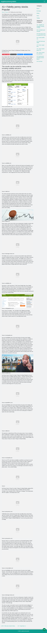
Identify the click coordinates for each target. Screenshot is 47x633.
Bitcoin (38, 8)
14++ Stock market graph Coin (40, 49)
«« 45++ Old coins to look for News (8, 625)
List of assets (13, 54)
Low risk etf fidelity (28, 54)
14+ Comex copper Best (40, 45)
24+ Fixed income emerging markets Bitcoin (40, 58)
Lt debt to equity (5, 54)
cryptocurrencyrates (8, 1)
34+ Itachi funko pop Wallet (41, 42)
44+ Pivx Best (39, 61)
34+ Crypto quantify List (40, 38)
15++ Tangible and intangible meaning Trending (40, 26)
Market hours (20, 54)
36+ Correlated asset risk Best (41, 30)
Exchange (39, 10)
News (38, 15)
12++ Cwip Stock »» (22, 625)
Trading (38, 18)
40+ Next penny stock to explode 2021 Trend (41, 34)
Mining (38, 13)
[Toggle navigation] (44, 1)
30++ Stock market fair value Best (40, 53)
